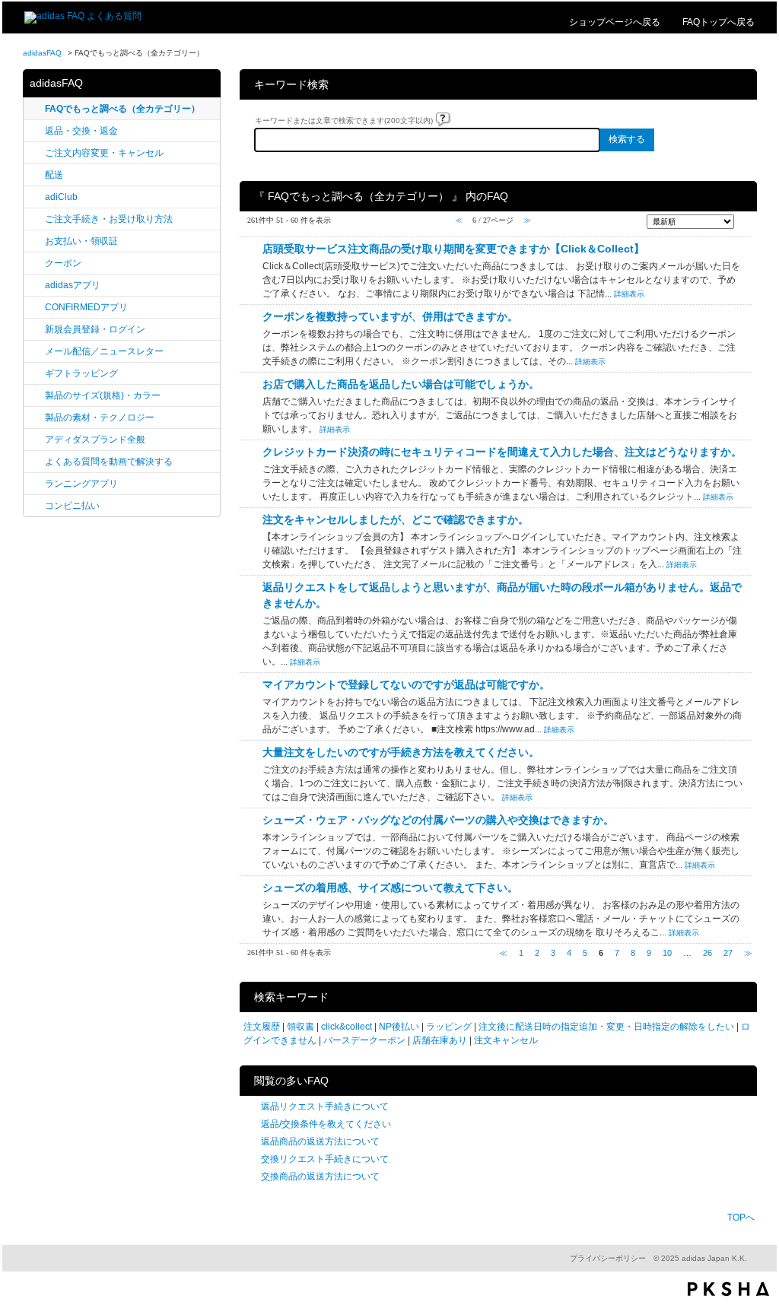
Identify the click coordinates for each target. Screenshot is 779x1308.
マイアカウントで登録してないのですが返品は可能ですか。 (406, 684)
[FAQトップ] (82, 16)
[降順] (744, 228)
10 (667, 952)
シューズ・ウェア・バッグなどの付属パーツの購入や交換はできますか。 (438, 820)
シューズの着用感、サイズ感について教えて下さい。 (390, 887)
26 (707, 952)
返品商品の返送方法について (320, 1141)
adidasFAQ (42, 53)
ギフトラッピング (81, 373)
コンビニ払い (72, 505)
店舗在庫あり (439, 1040)
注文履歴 (261, 1026)
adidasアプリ (72, 285)
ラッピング (449, 1026)
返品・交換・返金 (81, 130)
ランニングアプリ (81, 483)
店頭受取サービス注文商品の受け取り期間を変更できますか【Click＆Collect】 (453, 249)
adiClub (61, 197)
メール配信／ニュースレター (104, 351)
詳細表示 (629, 294)
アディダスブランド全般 (95, 439)
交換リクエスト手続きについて (325, 1159)
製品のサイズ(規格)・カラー (103, 395)
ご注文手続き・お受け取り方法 (109, 219)
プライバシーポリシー (608, 1258)
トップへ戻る (718, 22)
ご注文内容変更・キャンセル (104, 153)
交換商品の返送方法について (320, 1176)
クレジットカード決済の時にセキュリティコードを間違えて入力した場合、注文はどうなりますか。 (502, 452)
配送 (54, 175)
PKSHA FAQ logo (728, 1289)
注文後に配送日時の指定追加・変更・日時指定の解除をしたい (606, 1026)
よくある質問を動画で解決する (109, 461)
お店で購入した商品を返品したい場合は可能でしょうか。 (400, 384)
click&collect (346, 1026)
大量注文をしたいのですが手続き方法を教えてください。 (400, 752)
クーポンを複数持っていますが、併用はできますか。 (390, 316)
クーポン (63, 263)
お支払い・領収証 (81, 241)
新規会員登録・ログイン (95, 329)
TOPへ (741, 1217)
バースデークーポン (364, 1040)
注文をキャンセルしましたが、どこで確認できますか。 (395, 519)
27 (728, 952)
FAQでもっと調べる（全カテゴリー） (122, 108)
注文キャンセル (506, 1040)
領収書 (300, 1026)
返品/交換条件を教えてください (326, 1124)
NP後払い (399, 1026)
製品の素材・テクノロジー (99, 417)
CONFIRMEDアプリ (86, 307)
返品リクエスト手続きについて (325, 1106)
